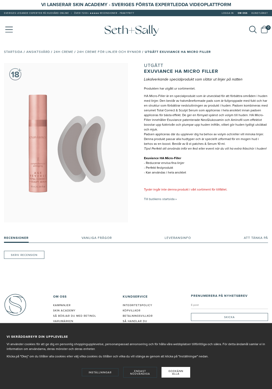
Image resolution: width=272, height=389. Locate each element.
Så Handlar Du (135, 321)
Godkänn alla (175, 372)
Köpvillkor (132, 310)
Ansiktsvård (38, 52)
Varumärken (63, 321)
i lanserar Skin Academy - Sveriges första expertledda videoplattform (137, 4)
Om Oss (243, 13)
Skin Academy (64, 310)
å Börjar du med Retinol (75, 316)
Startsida (13, 52)
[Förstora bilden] (66, 142)
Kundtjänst (260, 13)
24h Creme (63, 52)
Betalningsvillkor (138, 316)
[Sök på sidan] (253, 29)
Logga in (228, 13)
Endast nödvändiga (140, 372)
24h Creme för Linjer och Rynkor (109, 52)
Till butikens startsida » (160, 199)
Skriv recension (24, 255)
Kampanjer (62, 305)
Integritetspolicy (137, 305)
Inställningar (100, 372)
